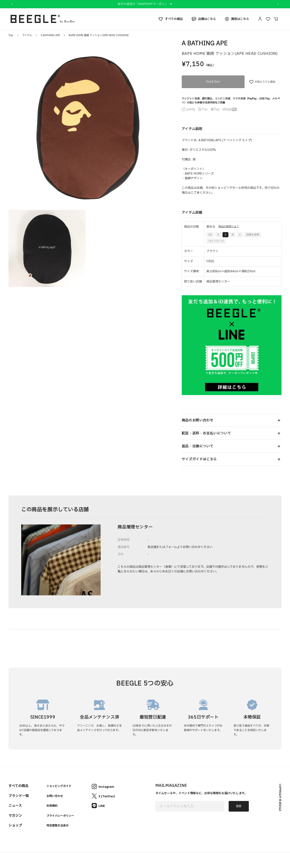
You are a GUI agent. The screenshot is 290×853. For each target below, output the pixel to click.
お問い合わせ (54, 796)
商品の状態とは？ (228, 226)
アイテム (27, 35)
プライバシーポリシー (60, 815)
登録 (238, 806)
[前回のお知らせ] (12, 4)
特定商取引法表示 (57, 825)
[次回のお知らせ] (278, 4)
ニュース (15, 805)
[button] (232, 420)
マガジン (15, 815)
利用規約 (52, 806)
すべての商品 (18, 785)
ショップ (15, 825)
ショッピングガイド (58, 786)
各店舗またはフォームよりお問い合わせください (180, 547)
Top (10, 35)
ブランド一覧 (18, 795)
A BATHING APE (50, 35)
